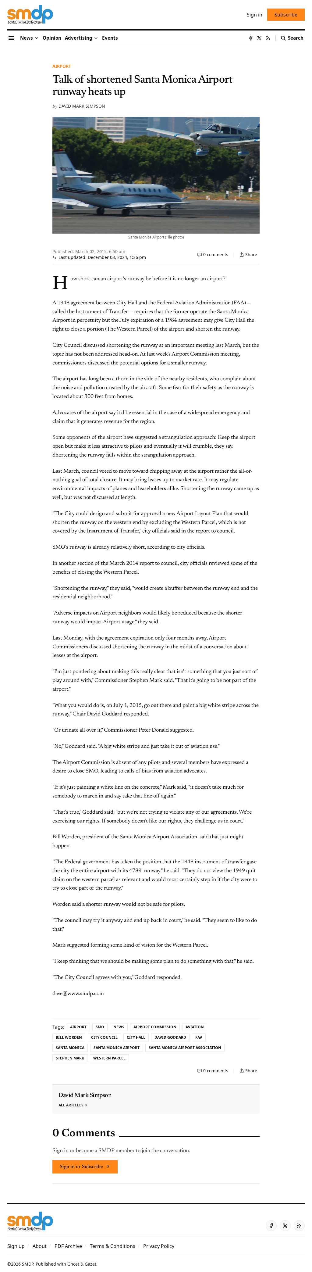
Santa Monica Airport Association (185, 1047)
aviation (195, 1027)
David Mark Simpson (81, 106)
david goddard (170, 1037)
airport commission (154, 1027)
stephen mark (70, 1058)
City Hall (136, 1037)
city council (104, 1037)
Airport (61, 66)
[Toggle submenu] (36, 38)
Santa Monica (70, 1047)
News (118, 1027)
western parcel (109, 1058)
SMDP (27, 1264)
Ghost (73, 1264)
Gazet (90, 1264)
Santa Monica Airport (117, 1047)
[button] (78, 38)
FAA (198, 1037)
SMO (100, 1027)
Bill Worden (69, 1037)
